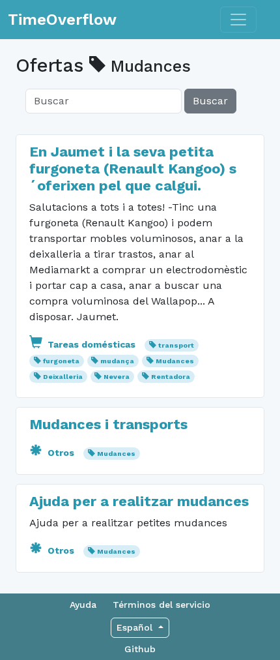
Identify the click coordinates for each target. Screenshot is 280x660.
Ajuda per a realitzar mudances (139, 501)
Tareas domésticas (91, 344)
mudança (117, 361)
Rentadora (170, 376)
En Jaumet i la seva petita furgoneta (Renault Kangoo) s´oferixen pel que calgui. (132, 168)
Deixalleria (63, 376)
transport (176, 345)
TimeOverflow (62, 19)
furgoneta (61, 361)
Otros (61, 452)
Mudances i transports (108, 424)
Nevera (117, 376)
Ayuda (83, 604)
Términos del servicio (161, 604)
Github (140, 649)
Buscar (210, 101)
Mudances (175, 361)
